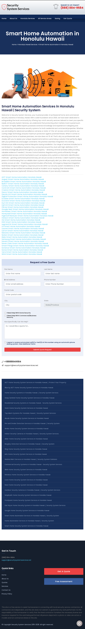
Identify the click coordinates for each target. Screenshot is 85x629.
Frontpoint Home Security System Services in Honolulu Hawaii (28, 500)
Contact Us (6, 590)
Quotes (4, 582)
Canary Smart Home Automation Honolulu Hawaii (23, 186)
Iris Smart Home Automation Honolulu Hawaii (21, 220)
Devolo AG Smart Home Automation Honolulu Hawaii (24, 194)
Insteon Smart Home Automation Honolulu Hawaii (23, 218)
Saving (57, 18)
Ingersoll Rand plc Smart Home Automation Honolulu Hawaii (27, 215)
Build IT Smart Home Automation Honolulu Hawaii (23, 183)
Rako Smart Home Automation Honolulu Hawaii (22, 237)
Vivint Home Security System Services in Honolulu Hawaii (26, 408)
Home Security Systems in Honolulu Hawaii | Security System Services (31, 392)
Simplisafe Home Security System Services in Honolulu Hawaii (28, 495)
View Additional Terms (27, 344)
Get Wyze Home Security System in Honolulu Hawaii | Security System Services (35, 505)
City (6, 301)
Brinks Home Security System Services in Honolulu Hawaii (26, 428)
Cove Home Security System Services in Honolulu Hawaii (26, 480)
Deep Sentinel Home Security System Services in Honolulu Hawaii (29, 398)
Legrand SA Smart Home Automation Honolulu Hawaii (24, 224)
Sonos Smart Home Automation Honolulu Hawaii (22, 250)
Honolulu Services (27, 18)
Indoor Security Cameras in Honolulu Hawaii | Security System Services (32, 433)
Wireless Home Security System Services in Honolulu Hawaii (27, 474)
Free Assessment (63, 581)
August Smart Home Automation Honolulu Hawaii (23, 179)
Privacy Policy (7, 594)
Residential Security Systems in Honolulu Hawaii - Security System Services (33, 403)
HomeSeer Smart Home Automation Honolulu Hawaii (24, 211)
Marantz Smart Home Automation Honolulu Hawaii (23, 232)
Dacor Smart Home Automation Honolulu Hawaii (22, 192)
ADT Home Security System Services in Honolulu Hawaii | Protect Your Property (35, 382)
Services (5, 586)
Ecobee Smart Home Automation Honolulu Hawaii (23, 198)
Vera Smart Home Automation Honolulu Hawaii (22, 252)
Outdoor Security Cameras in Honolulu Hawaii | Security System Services (32, 490)
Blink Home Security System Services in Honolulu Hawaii (26, 469)
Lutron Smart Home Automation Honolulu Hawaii (22, 230)
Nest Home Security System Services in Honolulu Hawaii (26, 485)
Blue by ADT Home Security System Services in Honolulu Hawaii (29, 387)
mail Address (9, 280)
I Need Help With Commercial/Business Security (21, 316)
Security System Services (21, 624)
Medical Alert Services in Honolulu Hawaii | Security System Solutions (31, 459)
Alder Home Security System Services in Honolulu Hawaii (26, 439)
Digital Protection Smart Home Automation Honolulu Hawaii (27, 196)
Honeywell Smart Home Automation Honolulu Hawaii (24, 213)
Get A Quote (63, 571)
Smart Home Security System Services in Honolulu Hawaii (26, 526)
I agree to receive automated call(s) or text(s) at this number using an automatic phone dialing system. (41, 343)
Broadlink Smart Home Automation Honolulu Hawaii (24, 181)
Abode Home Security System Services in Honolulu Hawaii (27, 418)
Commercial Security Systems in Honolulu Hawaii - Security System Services (33, 464)
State (46, 301)
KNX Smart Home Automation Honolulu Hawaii (21, 222)
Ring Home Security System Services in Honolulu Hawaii (26, 449)
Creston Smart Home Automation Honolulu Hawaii (23, 190)
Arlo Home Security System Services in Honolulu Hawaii (26, 454)
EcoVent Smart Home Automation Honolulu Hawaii (23, 200)
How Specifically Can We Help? (16, 322)
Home (4, 18)
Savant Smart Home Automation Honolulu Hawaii (23, 241)
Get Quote (67, 18)
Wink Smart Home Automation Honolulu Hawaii (22, 254)
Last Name (48, 269)
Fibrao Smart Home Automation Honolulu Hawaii (22, 207)
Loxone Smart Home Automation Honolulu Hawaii (23, 228)
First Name (8, 269)
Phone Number (50, 280)
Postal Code (9, 290)
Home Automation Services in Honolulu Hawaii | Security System (29, 521)
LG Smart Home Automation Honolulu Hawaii (21, 226)
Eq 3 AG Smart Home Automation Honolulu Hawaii (23, 203)
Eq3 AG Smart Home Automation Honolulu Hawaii (23, 205)
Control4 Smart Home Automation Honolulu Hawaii (24, 188)
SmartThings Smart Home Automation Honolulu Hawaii (25, 245)
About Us (13, 18)
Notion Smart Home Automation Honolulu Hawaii (22, 235)
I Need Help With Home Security (19, 313)
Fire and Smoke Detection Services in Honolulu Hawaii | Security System (32, 423)
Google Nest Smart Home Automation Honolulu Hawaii (25, 209)
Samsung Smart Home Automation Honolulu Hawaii (24, 239)
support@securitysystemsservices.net (21, 365)
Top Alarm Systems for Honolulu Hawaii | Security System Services (30, 413)
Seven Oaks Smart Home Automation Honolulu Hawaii (25, 243)
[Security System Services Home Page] (15, 7)
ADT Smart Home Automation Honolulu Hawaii (21, 177)
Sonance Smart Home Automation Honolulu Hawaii (23, 248)
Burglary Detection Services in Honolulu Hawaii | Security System (29, 444)
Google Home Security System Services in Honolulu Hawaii (27, 510)
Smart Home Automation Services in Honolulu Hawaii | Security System (32, 515)
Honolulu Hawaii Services (28, 44)
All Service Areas (44, 18)
